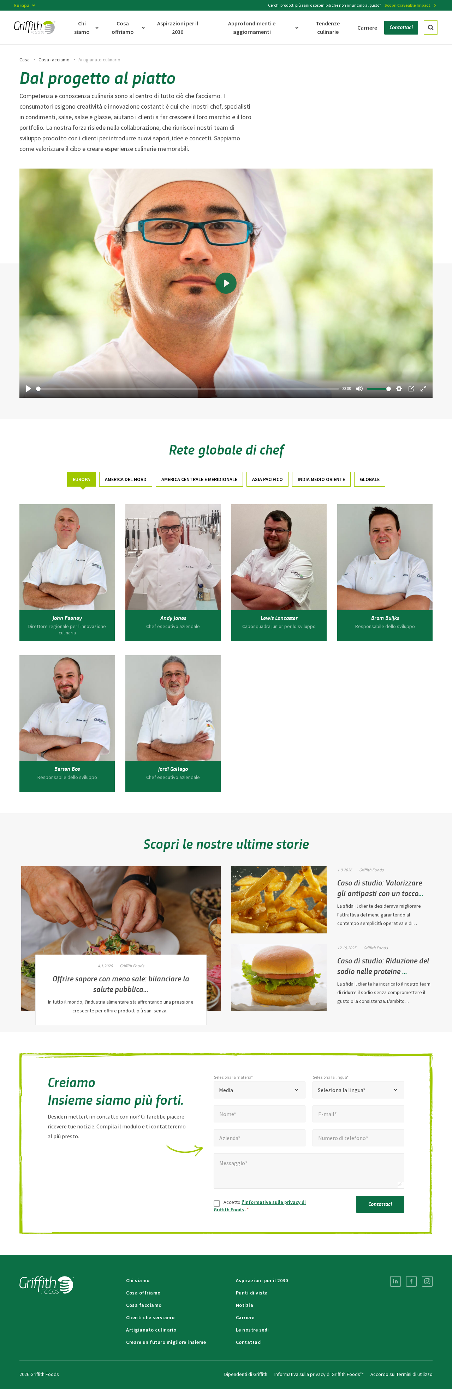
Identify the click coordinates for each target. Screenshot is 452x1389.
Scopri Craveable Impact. (408, 5)
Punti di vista (252, 1293)
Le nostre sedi (252, 1330)
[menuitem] (395, 1281)
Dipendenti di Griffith (245, 1374)
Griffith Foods (132, 965)
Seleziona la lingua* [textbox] (341, 1089)
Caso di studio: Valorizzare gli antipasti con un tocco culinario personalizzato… (379, 893)
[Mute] (359, 388)
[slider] (187, 388)
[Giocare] (28, 388)
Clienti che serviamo (150, 1317)
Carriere (245, 1317)
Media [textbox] (226, 1089)
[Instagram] (427, 1281)
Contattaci (380, 1203)
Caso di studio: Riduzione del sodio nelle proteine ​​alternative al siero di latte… (383, 971)
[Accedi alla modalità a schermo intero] (423, 388)
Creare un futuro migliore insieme (166, 1342)
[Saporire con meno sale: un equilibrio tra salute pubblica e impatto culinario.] (121, 938)
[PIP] (411, 388)
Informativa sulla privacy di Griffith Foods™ (318, 1374)
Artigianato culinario (151, 1330)
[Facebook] (411, 1281)
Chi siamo (138, 1280)
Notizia (245, 1305)
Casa (24, 59)
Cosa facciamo (54, 59)
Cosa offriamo (143, 1293)
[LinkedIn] (395, 1281)
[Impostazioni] (399, 388)
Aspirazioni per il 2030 (262, 1280)
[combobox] (259, 1090)
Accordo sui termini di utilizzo (401, 1374)
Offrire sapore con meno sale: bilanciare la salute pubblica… (121, 983)
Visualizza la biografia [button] (67, 631)
